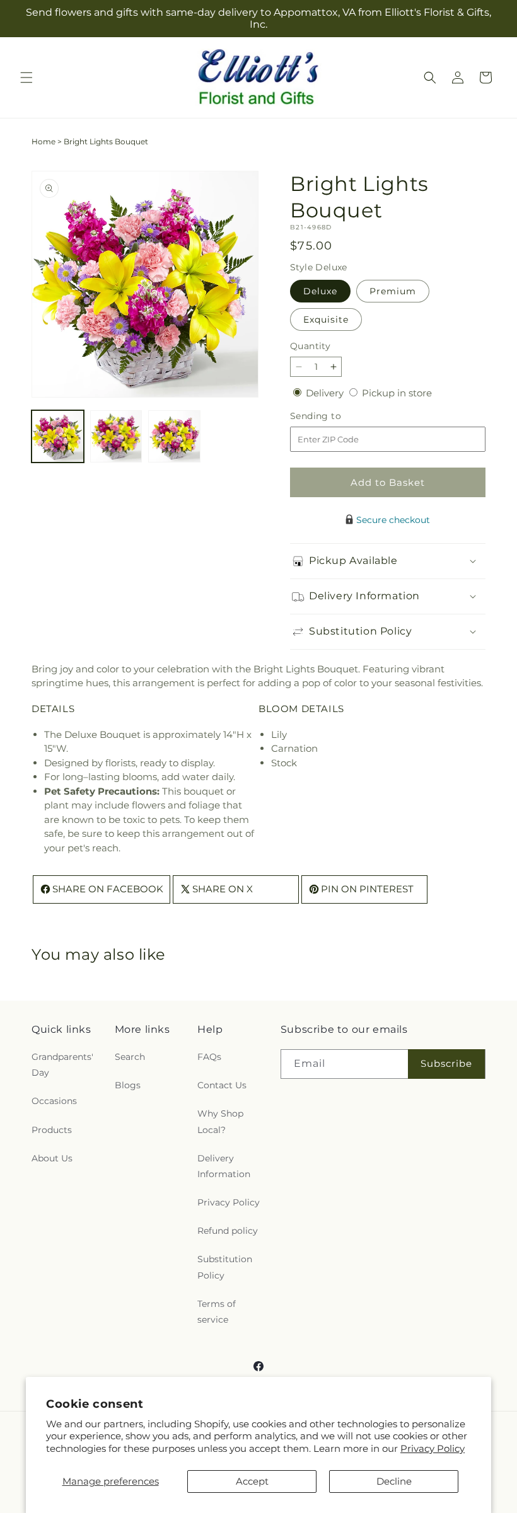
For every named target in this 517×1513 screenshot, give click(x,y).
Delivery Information (223, 1166)
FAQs (209, 1056)
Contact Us (222, 1085)
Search (130, 1056)
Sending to (334, 416)
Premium (392, 291)
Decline (394, 1481)
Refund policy (227, 1230)
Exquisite (326, 319)
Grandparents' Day (62, 1064)
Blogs (128, 1085)
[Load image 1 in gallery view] (58, 436)
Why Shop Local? (220, 1121)
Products (52, 1130)
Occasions (54, 1101)
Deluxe (320, 291)
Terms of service (216, 1311)
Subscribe (446, 1063)
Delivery (326, 393)
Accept (252, 1481)
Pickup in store (397, 393)
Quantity (310, 346)
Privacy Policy (432, 1448)
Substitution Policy (224, 1266)
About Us (52, 1158)
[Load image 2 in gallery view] (116, 436)
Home (43, 141)
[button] (26, 77)
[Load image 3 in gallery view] (174, 436)
